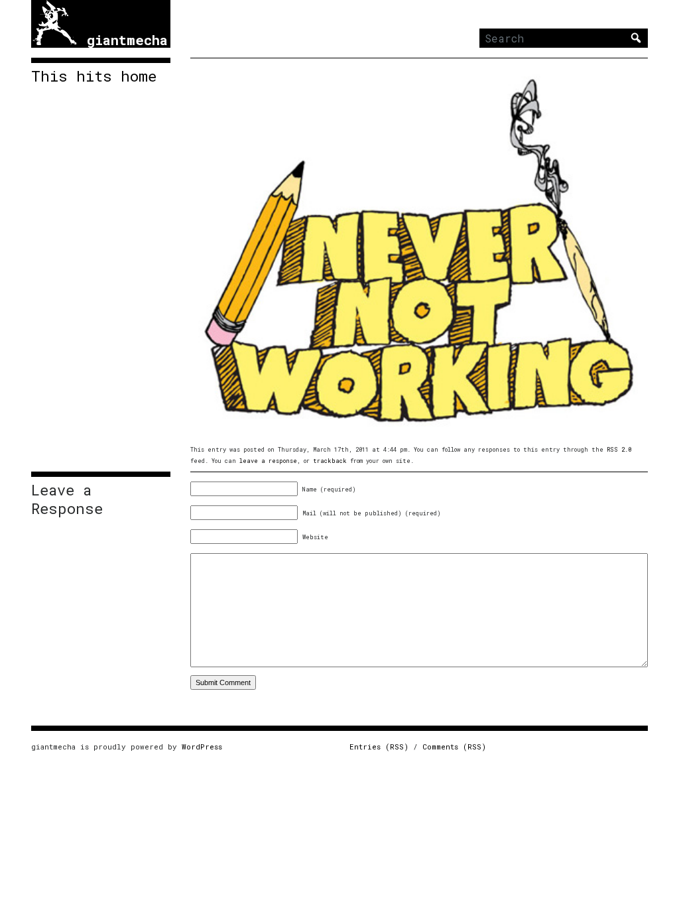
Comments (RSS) (454, 746)
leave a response (268, 460)
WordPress (202, 746)
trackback (330, 460)
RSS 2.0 (619, 449)
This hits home (93, 76)
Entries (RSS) (378, 746)
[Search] (636, 38)
